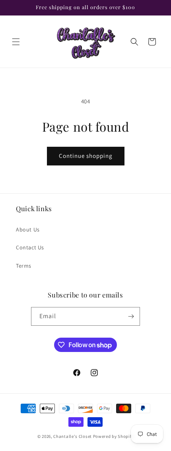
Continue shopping (86, 155)
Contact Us (30, 247)
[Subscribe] (131, 316)
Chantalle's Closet (72, 436)
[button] (16, 42)
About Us (28, 229)
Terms (23, 265)
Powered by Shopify (113, 436)
